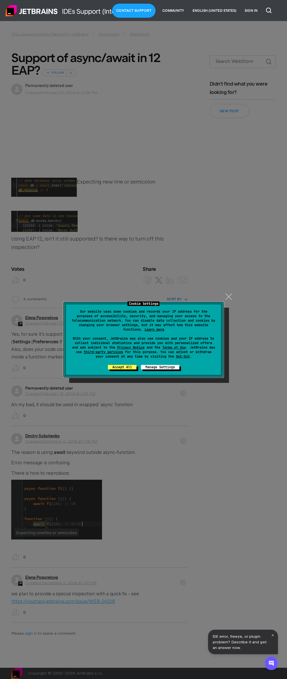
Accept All (122, 367)
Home (32, 10)
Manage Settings (160, 367)
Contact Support (134, 11)
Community (173, 11)
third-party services (103, 352)
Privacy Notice (131, 347)
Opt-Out (183, 356)
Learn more (154, 329)
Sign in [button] (251, 11)
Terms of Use (174, 347)
